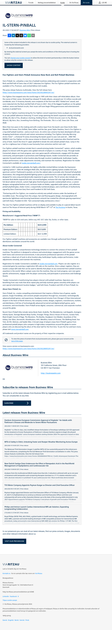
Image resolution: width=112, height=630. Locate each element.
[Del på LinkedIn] (13, 36)
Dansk (5, 620)
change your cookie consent (20, 57)
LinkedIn (6, 596)
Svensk (22, 620)
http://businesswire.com (50, 373)
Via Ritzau (38, 573)
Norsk (17, 620)
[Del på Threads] (21, 36)
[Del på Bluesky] (25, 36)
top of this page (17, 341)
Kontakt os (6, 573)
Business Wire (25, 30)
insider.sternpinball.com (48, 264)
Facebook (13, 596)
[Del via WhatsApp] (29, 36)
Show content (14, 65)
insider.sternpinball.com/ (31, 163)
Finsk (27, 620)
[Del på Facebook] (9, 36)
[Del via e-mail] (33, 36)
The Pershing (60, 207)
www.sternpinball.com (20, 329)
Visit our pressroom (14, 541)
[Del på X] (17, 36)
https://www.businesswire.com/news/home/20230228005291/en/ (28, 92)
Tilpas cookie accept (10, 600)
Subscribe (8, 403)
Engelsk (11, 620)
